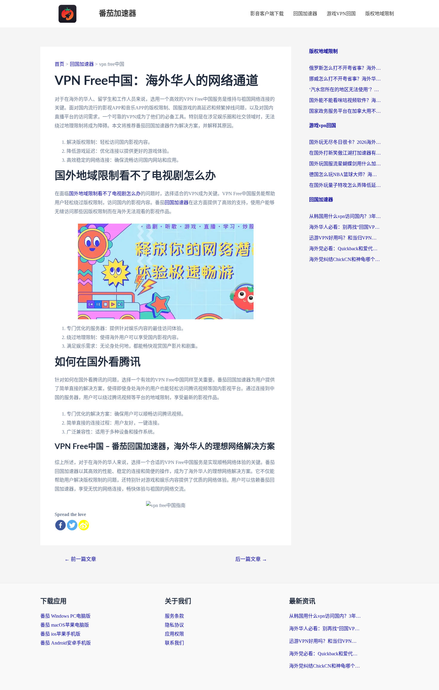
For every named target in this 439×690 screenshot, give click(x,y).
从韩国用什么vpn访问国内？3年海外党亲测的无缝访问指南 (345, 216)
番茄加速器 (117, 13)
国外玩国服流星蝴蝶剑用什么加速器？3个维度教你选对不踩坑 (345, 163)
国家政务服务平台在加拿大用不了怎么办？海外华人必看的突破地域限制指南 (345, 111)
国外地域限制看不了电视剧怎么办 (105, 193)
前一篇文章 (80, 559)
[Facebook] (60, 525)
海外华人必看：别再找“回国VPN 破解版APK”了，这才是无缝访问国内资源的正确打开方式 (345, 227)
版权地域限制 (379, 13)
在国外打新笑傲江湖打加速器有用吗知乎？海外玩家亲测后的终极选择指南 (345, 152)
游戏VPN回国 (341, 13)
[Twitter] (72, 525)
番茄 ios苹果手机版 (60, 633)
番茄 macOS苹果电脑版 (64, 625)
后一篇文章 (251, 559)
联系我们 (174, 642)
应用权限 (174, 633)
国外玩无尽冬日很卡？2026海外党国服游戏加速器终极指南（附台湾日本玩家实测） (345, 142)
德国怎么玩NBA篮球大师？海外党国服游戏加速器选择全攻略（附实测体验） (345, 174)
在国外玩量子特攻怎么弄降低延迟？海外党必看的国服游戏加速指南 (345, 185)
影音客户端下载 (267, 13)
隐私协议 (174, 625)
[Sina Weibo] (84, 525)
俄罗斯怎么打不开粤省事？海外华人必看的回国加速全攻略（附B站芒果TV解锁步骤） (345, 68)
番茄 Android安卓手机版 (65, 642)
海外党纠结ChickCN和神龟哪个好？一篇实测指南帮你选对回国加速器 (345, 259)
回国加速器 (305, 13)
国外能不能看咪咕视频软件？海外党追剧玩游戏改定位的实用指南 (345, 100)
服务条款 (174, 616)
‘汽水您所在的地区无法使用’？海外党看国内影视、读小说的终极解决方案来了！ (345, 89)
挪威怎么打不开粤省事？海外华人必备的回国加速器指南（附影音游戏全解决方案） (345, 78)
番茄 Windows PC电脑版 (65, 616)
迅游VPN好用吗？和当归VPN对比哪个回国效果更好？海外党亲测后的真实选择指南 (345, 237)
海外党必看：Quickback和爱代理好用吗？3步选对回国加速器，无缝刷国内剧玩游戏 (345, 248)
